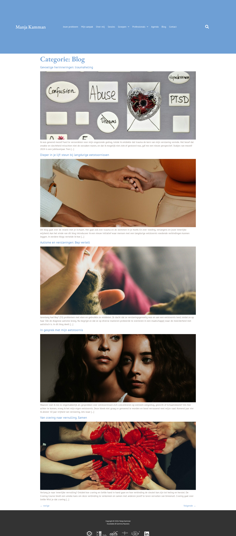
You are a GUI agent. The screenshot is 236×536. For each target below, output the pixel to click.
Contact (173, 26)
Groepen (122, 26)
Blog (164, 26)
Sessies (111, 26)
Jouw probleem (70, 26)
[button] (207, 27)
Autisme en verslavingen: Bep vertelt (65, 242)
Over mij (100, 26)
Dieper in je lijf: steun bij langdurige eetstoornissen (74, 155)
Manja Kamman (31, 27)
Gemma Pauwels (123, 524)
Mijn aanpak (87, 26)
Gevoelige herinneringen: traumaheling (66, 67)
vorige (44, 505)
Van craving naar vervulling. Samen (63, 417)
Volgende (190, 505)
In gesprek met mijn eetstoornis (61, 330)
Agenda (155, 26)
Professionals (138, 26)
